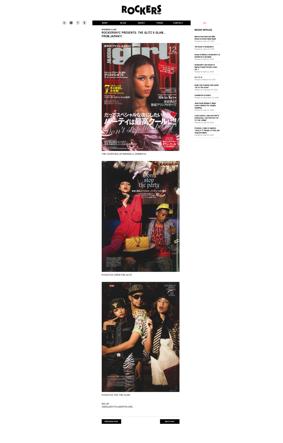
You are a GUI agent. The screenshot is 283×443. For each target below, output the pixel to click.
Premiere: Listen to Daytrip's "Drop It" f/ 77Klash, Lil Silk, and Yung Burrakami (207, 130)
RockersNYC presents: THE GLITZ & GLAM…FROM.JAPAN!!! (134, 34)
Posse (160, 23)
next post (170, 421)
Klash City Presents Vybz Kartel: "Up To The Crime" (207, 86)
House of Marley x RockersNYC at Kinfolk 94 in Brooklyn (207, 55)
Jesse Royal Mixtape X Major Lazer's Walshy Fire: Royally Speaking (205, 105)
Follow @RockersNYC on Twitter (64, 23)
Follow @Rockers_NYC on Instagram (71, 23)
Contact (178, 23)
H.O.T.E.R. (199, 77)
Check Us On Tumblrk (84, 23)
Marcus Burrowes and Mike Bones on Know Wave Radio (205, 37)
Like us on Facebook (77, 23)
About (141, 23)
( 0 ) (204, 23)
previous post (111, 421)
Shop (105, 23)
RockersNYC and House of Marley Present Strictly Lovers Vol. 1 (206, 67)
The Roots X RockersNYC (204, 47)
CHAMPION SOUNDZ (203, 95)
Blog (123, 23)
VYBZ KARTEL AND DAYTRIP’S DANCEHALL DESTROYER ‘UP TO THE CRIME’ (207, 118)
